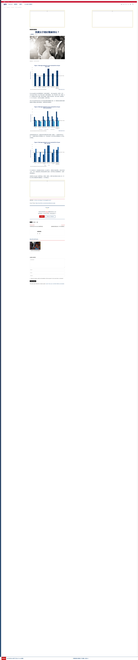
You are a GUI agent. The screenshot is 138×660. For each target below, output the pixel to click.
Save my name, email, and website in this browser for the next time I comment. (47, 278)
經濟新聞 (15, 4)
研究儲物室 (12, 7)
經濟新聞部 (32, 34)
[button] (133, 4)
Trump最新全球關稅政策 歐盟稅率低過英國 (14, 658)
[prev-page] (30, 253)
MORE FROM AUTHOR (43, 239)
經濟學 (20, 4)
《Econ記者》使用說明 (28, 4)
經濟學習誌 (8, 7)
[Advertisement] (47, 19)
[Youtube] (130, 4)
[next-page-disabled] (32, 253)
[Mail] (123, 4)
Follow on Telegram (50, 216)
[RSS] (127, 4)
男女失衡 (34, 222)
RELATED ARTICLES (34, 239)
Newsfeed (11, 4)
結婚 (37, 222)
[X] (129, 4)
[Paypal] (125, 4)
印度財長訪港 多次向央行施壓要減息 (36, 226)
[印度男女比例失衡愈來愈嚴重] (35, 246)
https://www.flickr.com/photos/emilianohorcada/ (45, 203)
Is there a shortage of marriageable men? (42, 200)
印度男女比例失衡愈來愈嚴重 (35, 250)
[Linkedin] (121, 4)
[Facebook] (38, 233)
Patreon (47, 211)
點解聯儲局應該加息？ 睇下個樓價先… (58, 226)
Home (5, 7)
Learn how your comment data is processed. (55, 283)
